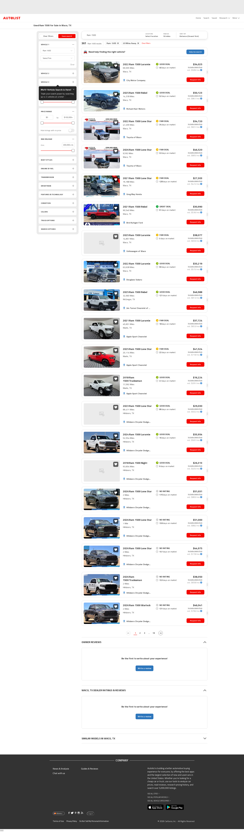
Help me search (195, 51)
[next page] (160, 633)
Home (198, 17)
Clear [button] (72, 64)
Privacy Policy (71, 821)
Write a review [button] (144, 668)
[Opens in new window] (155, 807)
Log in (90, 813)
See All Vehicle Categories (159, 800)
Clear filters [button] (48, 36)
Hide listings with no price (51, 130)
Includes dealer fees (195, 67)
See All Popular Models (158, 797)
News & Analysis (61, 768)
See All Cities (153, 793)
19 (153, 632)
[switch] (70, 130)
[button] (57, 50)
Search (206, 17)
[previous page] (128, 633)
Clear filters (146, 43)
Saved (214, 17)
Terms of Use (58, 821)
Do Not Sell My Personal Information (94, 821)
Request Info (195, 79)
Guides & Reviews (89, 768)
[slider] (42, 102)
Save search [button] (67, 36)
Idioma (59, 813)
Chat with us (59, 773)
